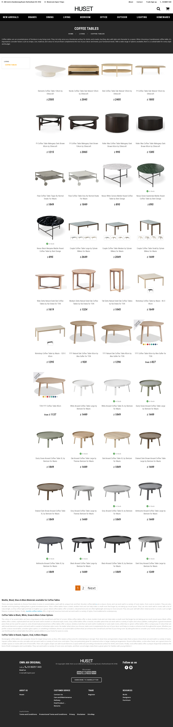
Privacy (72, 714)
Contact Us (58, 694)
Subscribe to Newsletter (86, 680)
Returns (57, 706)
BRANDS (32, 17)
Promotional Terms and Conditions (53, 714)
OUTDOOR (122, 17)
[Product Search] (158, 9)
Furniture (126, 700)
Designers (127, 697)
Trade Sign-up (151, 2)
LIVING (66, 17)
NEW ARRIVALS (11, 17)
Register (91, 694)
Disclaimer (81, 714)
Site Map (91, 714)
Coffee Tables (98, 34)
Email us (22, 670)
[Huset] (84, 8)
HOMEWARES (163, 17)
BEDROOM (85, 17)
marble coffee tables (34, 611)
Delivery (57, 700)
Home (70, 34)
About (131, 2)
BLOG (125, 694)
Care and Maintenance (63, 697)
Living (82, 34)
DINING (50, 17)
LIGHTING (142, 17)
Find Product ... (60, 703)
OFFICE (103, 17)
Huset (21, 694)
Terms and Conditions (28, 714)
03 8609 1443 (166, 2)
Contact (140, 2)
